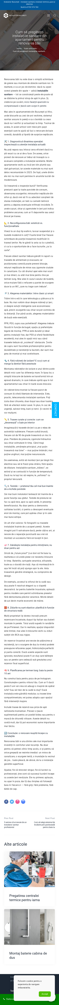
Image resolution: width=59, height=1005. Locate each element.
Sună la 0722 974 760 (29, 7)
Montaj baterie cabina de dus (28, 955)
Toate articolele (30, 48)
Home (19, 48)
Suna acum (12, 999)
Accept (45, 994)
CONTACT (55, 410)
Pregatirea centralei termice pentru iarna (24, 898)
